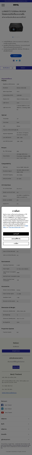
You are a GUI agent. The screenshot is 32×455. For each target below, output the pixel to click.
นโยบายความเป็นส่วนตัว (15, 227)
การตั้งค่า (16, 243)
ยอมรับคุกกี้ (16, 234)
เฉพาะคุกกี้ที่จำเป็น (16, 238)
